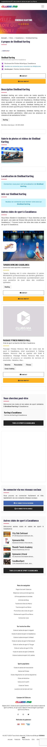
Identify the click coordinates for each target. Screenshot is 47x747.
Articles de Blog (23, 600)
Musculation (18, 365)
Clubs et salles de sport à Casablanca (23, 634)
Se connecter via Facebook (24, 503)
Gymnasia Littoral (19, 554)
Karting (5, 120)
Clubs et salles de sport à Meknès (23, 652)
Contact (24, 76)
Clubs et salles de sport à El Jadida (23, 655)
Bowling (7, 287)
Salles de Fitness (23, 671)
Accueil (10, 739)
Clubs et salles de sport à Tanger (23, 644)
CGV (38, 739)
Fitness (28, 365)
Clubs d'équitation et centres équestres (23, 675)
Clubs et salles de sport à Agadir (23, 630)
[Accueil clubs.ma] (9, 6)
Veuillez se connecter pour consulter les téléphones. (23, 66)
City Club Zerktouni (20, 533)
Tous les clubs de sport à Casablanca (23, 570)
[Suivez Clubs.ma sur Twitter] (28, 714)
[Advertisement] (23, 456)
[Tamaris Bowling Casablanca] (23, 246)
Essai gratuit (24, 81)
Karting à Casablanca (12, 412)
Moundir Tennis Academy (22, 547)
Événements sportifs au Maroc (23, 614)
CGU (33, 739)
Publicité (17, 739)
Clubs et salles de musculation (23, 667)
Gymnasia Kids (18, 540)
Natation (7, 365)
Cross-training (9, 368)
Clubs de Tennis (24, 685)
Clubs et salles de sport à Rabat (23, 637)
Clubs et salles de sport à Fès (23, 648)
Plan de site (26, 739)
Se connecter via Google (24, 509)
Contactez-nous (23, 618)
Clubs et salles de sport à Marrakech (23, 641)
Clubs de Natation (23, 678)
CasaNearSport (18, 561)
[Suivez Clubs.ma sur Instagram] (23, 714)
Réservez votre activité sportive (23, 593)
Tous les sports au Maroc (23, 607)
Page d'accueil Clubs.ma (23, 589)
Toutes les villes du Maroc (23, 603)
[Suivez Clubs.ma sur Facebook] (18, 714)
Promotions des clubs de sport (23, 611)
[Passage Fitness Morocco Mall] (23, 322)
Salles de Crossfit (23, 682)
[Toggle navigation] (43, 6)
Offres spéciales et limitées (23, 596)
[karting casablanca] (12, 155)
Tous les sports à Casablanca (23, 423)
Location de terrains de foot (23, 689)
